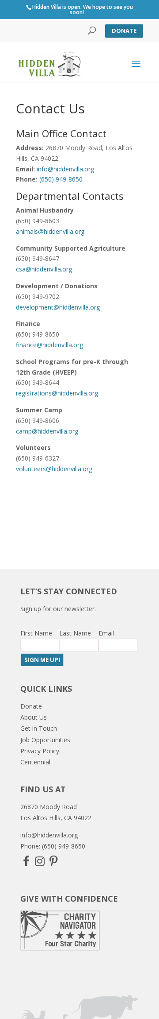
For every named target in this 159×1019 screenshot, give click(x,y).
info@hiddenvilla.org (65, 169)
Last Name (75, 633)
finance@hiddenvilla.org (49, 345)
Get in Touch (38, 728)
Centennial (35, 762)
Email (106, 633)
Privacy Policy (39, 751)
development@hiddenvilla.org (58, 307)
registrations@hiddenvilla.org (57, 393)
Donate (124, 31)
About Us (33, 717)
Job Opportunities (45, 740)
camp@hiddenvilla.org (47, 431)
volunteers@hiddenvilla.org (54, 469)
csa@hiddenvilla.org (44, 269)
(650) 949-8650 (61, 179)
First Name (36, 633)
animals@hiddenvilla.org (50, 231)
